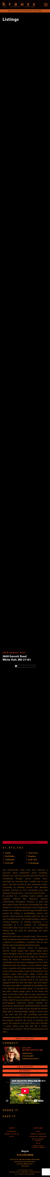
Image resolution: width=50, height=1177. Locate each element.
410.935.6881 (28, 1056)
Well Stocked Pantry (38, 1139)
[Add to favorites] (19, 1116)
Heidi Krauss (27, 1053)
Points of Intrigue (38, 1136)
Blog (38, 1143)
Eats (38, 1131)
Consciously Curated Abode (38, 1146)
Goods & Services (38, 1134)
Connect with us (11, 1134)
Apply (11, 1136)
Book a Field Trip (25, 1038)
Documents (25, 1071)
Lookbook (25, 1075)
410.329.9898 (25, 1155)
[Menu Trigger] (46, 5)
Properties (12, 1131)
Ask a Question (25, 1067)
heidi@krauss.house (30, 1058)
